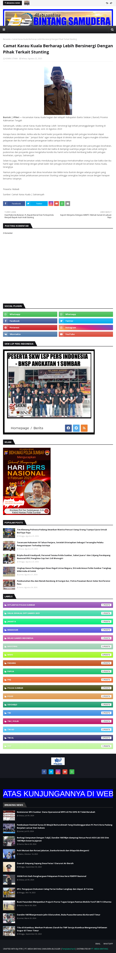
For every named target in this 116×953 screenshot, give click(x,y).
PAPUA (55, 671)
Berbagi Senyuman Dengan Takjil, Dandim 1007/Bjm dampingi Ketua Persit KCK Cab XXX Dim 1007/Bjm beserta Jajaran (63, 839)
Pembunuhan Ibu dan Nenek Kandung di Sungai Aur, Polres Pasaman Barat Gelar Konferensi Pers (63, 582)
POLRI (55, 696)
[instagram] (86, 327)
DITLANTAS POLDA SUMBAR (55, 605)
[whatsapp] (30, 314)
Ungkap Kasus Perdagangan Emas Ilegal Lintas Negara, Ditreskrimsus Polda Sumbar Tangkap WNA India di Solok (64, 569)
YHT (55, 746)
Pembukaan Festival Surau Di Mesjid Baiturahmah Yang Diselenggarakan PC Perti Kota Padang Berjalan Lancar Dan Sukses (64, 826)
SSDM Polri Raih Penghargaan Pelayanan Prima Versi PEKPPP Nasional (51, 876)
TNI (55, 713)
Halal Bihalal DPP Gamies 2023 (55, 613)
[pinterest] (30, 327)
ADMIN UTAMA (11, 58)
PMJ (55, 679)
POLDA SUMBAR (55, 688)
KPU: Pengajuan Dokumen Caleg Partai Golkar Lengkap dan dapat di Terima (55, 889)
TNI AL (55, 737)
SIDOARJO (55, 704)
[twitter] (86, 320)
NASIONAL (55, 646)
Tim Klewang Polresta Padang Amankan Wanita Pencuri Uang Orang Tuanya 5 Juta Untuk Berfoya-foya (62, 531)
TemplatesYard (68, 949)
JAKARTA (55, 621)
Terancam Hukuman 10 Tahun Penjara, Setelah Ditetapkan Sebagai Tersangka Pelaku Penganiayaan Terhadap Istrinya (60, 544)
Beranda (6, 39)
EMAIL (97, 943)
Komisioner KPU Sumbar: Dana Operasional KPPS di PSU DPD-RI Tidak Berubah (56, 812)
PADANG (55, 663)
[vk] (30, 334)
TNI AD (55, 729)
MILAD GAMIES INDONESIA (55, 638)
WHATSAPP (108, 943)
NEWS (55, 654)
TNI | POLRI (55, 721)
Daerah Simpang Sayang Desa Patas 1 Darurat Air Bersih (45, 863)
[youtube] (86, 334)
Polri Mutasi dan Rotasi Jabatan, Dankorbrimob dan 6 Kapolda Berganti (53, 850)
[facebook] (30, 320)
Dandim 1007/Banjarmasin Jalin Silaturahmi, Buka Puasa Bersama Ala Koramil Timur (58, 914)
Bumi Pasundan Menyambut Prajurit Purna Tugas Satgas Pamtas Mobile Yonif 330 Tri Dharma (64, 901)
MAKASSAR (55, 629)
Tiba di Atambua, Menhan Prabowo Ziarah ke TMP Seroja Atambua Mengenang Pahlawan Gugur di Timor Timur (62, 929)
